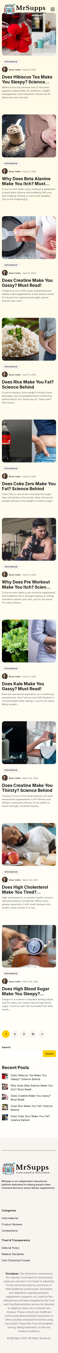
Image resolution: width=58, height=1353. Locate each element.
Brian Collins (15, 70)
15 (33, 1034)
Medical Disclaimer (13, 1254)
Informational (11, 61)
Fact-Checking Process (16, 1260)
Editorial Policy (10, 1247)
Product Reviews (12, 1224)
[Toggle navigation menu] (53, 9)
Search (6, 1047)
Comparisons (10, 1230)
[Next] (42, 1034)
